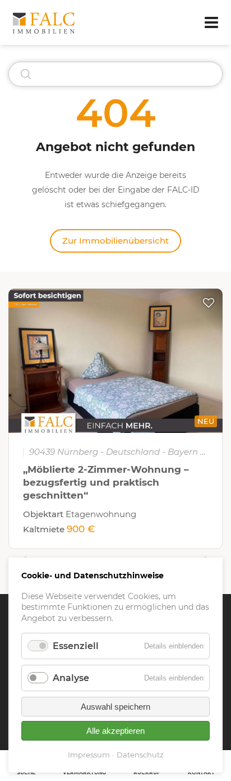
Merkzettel (209, 303)
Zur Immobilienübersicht (115, 240)
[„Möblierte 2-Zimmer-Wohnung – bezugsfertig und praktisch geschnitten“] (115, 361)
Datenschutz (140, 754)
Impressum (89, 754)
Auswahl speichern (115, 706)
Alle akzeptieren (115, 731)
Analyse (71, 678)
